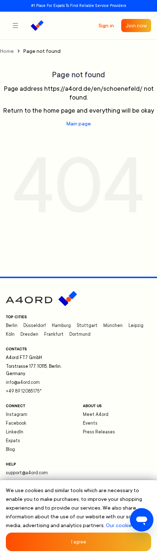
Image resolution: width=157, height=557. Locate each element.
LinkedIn (14, 432)
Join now (136, 25)
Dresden (29, 334)
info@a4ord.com (23, 382)
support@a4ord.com (27, 472)
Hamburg (61, 325)
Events (90, 423)
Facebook (16, 423)
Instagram (16, 414)
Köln (10, 334)
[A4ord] (37, 25)
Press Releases (99, 432)
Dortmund (80, 334)
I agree (78, 542)
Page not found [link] (42, 51)
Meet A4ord (95, 414)
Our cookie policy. (127, 525)
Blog (10, 449)
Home (7, 51)
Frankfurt (54, 334)
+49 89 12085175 (24, 391)
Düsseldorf (34, 325)
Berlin (12, 325)
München (113, 325)
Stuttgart (87, 325)
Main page (78, 123)
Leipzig (136, 325)
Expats (13, 440)
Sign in (106, 25)
